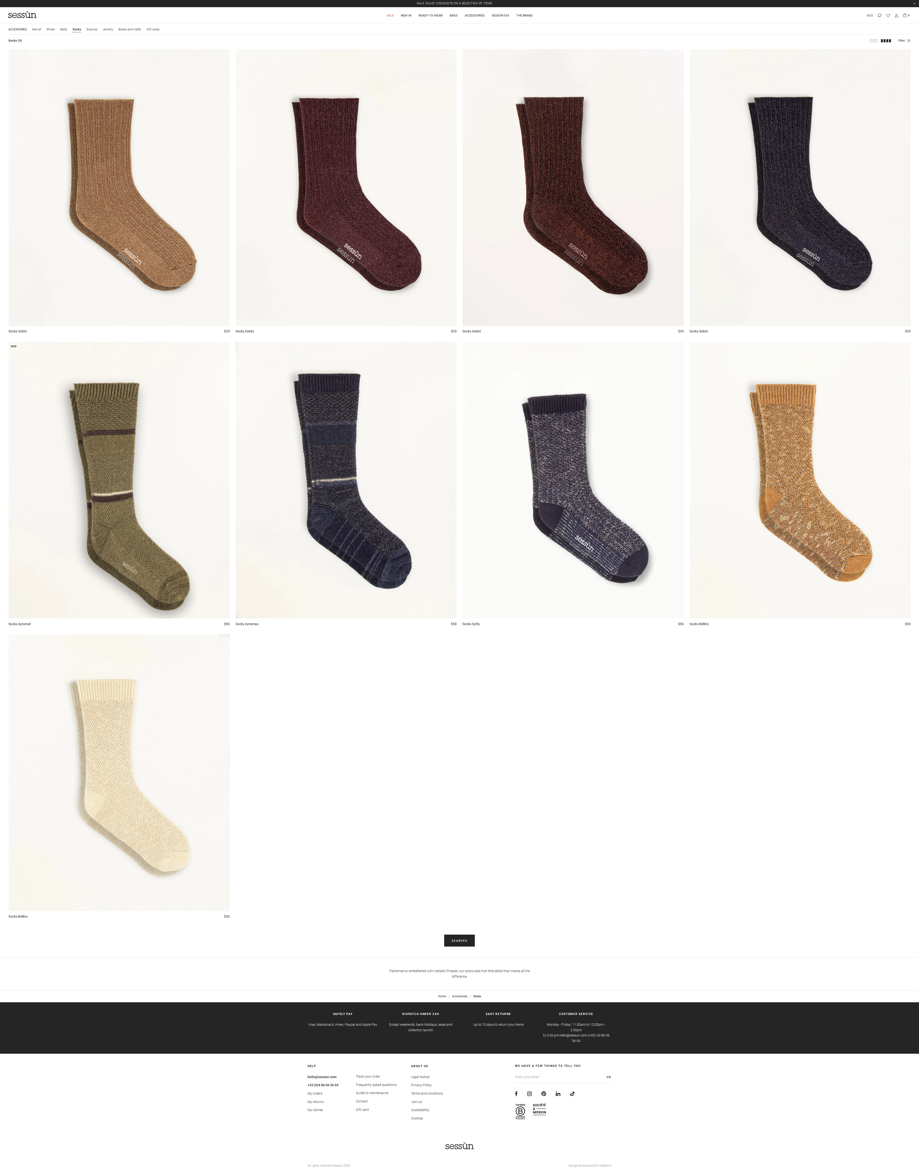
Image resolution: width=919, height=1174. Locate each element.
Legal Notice (420, 1077)
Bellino (699, 624)
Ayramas (246, 624)
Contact (362, 1101)
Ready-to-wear (431, 15)
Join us (416, 1102)
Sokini (17, 331)
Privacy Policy (421, 1085)
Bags (454, 15)
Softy (471, 624)
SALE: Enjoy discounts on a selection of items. (455, 3)
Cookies (417, 1118)
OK (609, 1077)
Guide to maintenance (372, 1093)
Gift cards (153, 29)
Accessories (475, 15)
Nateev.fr (605, 1165)
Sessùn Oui (500, 15)
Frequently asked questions (376, 1085)
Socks (77, 29)
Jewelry (108, 29)
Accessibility (420, 1110)
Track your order (368, 1076)
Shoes (50, 29)
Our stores (315, 1110)
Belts (63, 29)
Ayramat (19, 624)
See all (36, 29)
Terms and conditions (427, 1093)
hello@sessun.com (322, 1077)
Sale (390, 15)
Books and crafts (129, 29)
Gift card (362, 1110)
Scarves (91, 29)
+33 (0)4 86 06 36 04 (323, 1085)
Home (442, 996)
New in (406, 15)
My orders (315, 1093)
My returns (316, 1102)
